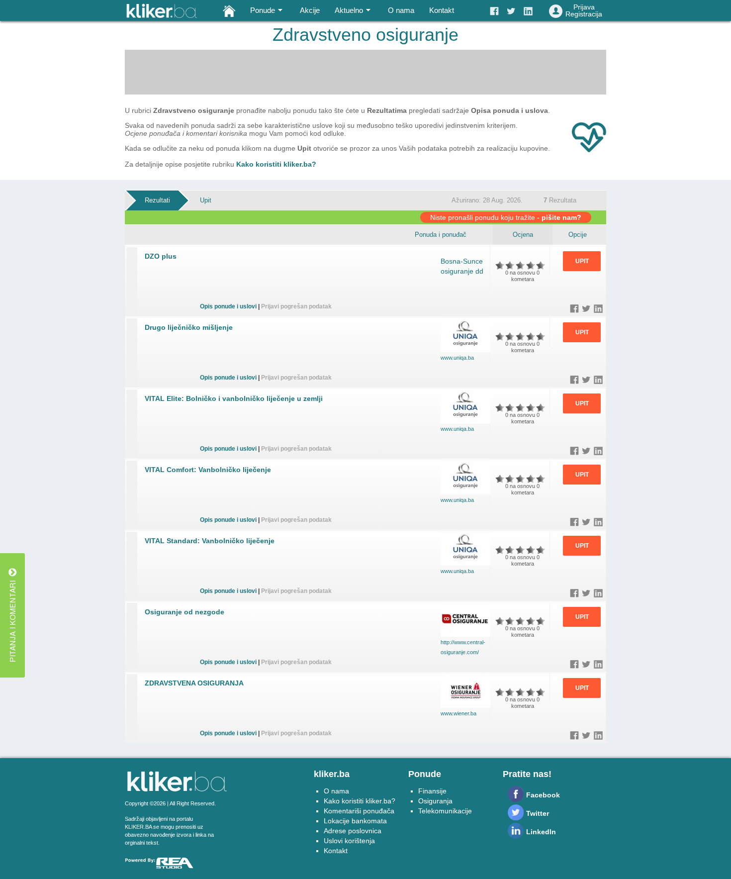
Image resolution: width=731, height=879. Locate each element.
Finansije (432, 791)
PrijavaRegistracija (583, 10)
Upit (205, 200)
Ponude (262, 10)
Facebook (543, 795)
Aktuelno (349, 10)
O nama (401, 10)
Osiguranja (435, 801)
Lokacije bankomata (355, 821)
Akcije (310, 10)
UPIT (582, 261)
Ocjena (523, 234)
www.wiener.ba (458, 713)
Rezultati (157, 200)
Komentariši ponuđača (359, 811)
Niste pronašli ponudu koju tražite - (505, 217)
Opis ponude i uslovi (228, 306)
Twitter (537, 813)
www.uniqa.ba (457, 358)
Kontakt (441, 10)
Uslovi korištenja (349, 841)
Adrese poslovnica (352, 831)
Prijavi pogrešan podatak (296, 306)
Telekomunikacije (445, 811)
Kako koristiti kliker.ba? (276, 164)
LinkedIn (541, 832)
